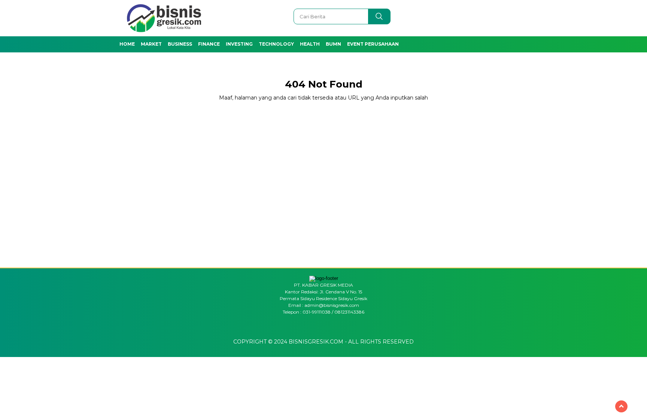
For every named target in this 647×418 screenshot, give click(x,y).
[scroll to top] (621, 406)
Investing (239, 44)
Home (127, 44)
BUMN (333, 44)
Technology (276, 44)
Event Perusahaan (373, 44)
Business (180, 44)
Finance (209, 44)
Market (151, 44)
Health (310, 44)
